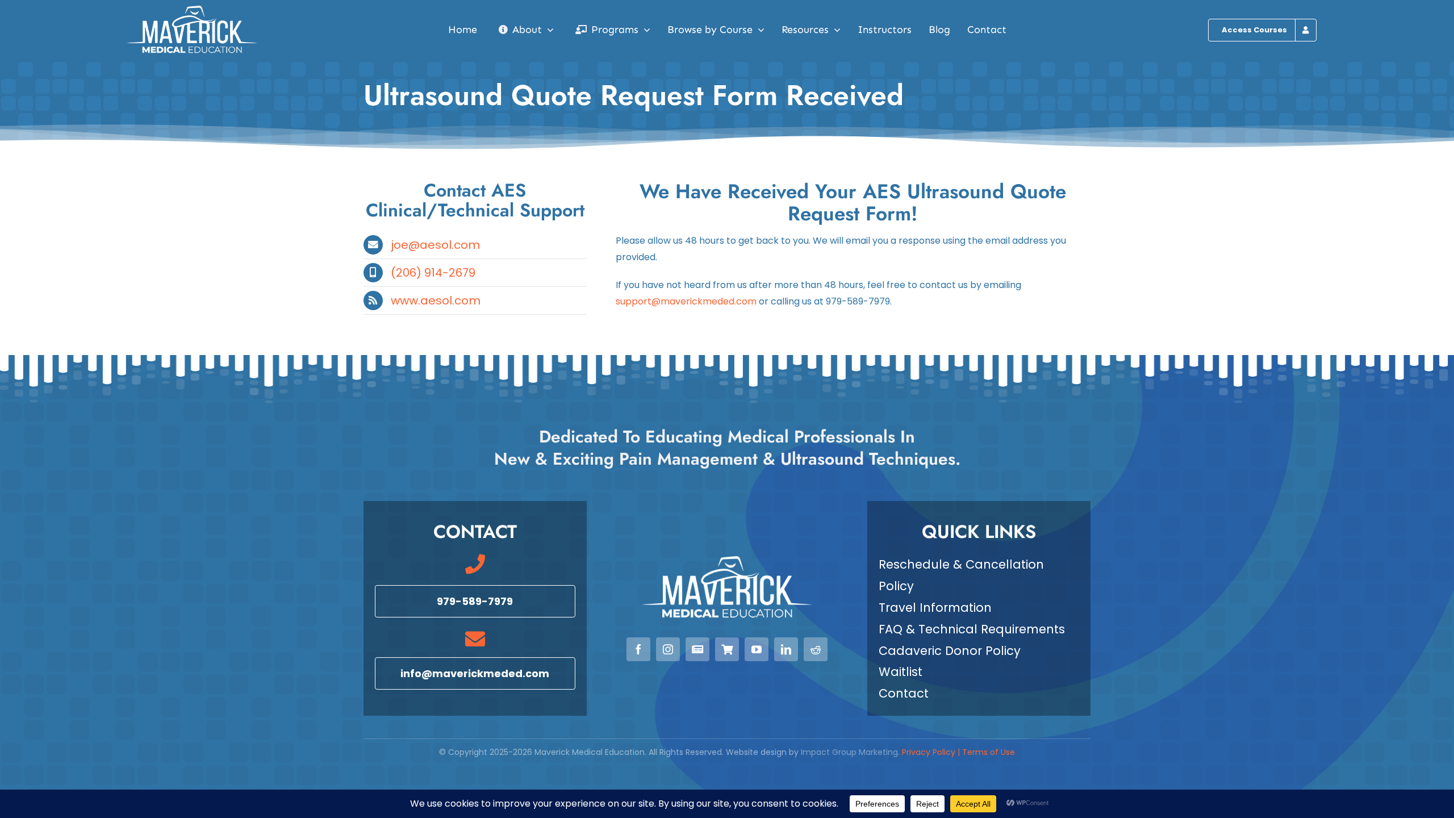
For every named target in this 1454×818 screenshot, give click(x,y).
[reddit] (816, 649)
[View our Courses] (727, 649)
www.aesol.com (436, 300)
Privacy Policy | (932, 752)
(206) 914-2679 (433, 273)
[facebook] (638, 649)
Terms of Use (988, 752)
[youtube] (756, 649)
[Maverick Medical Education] (192, 9)
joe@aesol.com (435, 245)
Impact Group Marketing (849, 752)
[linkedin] (786, 649)
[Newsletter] (697, 649)
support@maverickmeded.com (686, 301)
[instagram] (668, 649)
